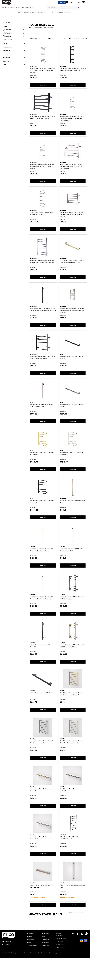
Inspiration (28, 7)
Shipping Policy (61, 938)
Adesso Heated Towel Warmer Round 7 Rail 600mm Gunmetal (71, 598)
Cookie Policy (60, 944)
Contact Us (45, 933)
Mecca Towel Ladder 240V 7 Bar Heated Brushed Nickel (72, 454)
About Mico (45, 942)
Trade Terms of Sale (43, 953)
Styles (29, 942)
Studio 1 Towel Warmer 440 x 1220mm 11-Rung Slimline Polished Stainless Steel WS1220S (42, 70)
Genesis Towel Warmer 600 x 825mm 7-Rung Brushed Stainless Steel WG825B (42, 261)
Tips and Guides (32, 945)
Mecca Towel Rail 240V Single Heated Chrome (71, 406)
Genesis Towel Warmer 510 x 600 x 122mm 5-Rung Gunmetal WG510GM (43, 358)
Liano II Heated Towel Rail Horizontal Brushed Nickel (41, 838)
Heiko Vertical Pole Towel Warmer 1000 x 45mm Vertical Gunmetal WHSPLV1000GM (43, 310)
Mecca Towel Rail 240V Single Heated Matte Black (71, 358)
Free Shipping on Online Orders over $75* (33, 12)
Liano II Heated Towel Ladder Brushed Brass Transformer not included (71, 694)
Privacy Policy (60, 947)
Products (30, 933)
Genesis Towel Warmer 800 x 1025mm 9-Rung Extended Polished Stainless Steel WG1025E (72, 311)
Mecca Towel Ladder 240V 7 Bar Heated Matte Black (42, 502)
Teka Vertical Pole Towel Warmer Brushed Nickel (72, 502)
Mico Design (45, 939)
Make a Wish (45, 945)
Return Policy (60, 941)
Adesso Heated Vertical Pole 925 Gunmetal (40, 646)
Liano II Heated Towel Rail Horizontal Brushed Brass (41, 790)
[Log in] (84, 7)
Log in (79, 2)
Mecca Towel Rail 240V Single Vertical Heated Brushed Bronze (41, 406)
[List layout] (51, 38)
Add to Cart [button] (43, 85)
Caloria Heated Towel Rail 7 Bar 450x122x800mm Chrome (69, 838)
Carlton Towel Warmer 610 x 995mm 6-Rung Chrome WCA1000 (41, 213)
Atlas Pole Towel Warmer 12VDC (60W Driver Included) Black (71, 550)
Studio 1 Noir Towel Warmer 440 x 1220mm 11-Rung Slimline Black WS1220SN (73, 69)
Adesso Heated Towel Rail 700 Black (41, 693)
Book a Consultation (17, 7)
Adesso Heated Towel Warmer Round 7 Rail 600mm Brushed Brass (71, 646)
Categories (5, 7)
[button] (19, 12)
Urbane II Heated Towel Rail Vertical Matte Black (73, 886)
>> (86, 38)
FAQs (43, 936)
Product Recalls (62, 953)
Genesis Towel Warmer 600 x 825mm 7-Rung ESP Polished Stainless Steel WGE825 (42, 166)
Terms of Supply (53, 953)
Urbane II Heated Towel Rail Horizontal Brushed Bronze (41, 886)
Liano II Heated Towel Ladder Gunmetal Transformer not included (42, 742)
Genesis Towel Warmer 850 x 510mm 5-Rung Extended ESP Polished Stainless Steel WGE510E (72, 166)
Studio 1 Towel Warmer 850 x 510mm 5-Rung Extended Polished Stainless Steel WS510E (72, 214)
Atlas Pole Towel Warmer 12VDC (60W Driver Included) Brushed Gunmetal (41, 598)
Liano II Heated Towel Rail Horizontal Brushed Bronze (71, 790)
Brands (29, 936)
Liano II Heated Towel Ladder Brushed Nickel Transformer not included (71, 742)
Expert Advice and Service (63, 12)
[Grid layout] (49, 38)
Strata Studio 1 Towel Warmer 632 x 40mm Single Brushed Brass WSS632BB (72, 261)
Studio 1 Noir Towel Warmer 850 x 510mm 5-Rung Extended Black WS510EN (42, 117)
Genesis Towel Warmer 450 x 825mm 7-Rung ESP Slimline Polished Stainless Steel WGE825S (72, 118)
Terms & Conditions (59, 934)
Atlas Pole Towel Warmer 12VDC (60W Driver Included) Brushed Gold (41, 550)
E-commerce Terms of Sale (30, 953)
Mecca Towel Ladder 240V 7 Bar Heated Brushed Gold (42, 454)
